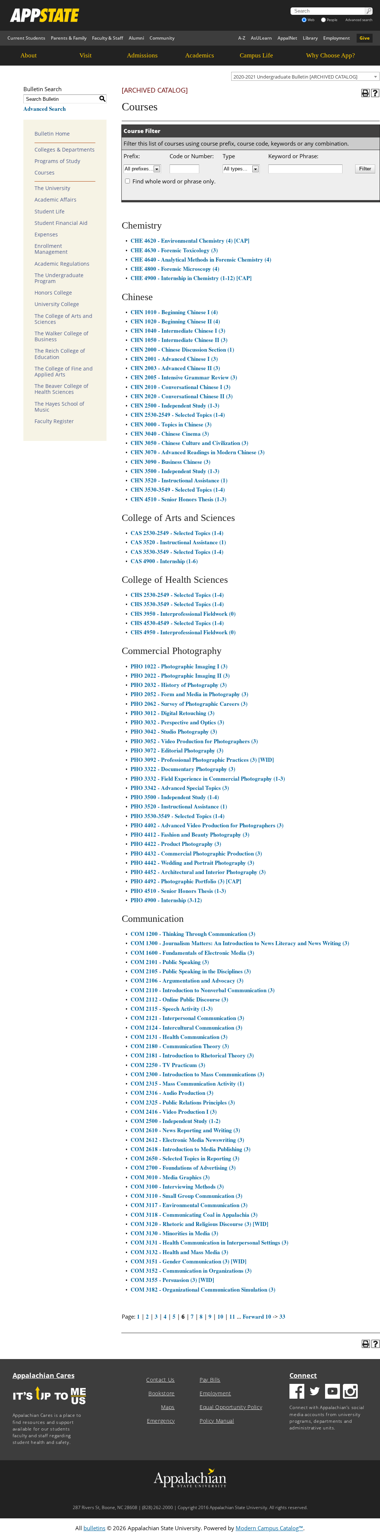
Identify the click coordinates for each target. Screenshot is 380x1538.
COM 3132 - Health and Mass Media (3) (179, 1252)
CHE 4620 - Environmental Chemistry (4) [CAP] (190, 240)
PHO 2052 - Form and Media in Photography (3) (189, 694)
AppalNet (287, 38)
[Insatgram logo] (350, 1392)
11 (232, 1316)
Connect (303, 1375)
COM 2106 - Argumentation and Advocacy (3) (187, 980)
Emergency (161, 1421)
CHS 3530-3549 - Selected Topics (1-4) (177, 604)
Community (162, 38)
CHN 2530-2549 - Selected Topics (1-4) (178, 415)
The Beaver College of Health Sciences (61, 389)
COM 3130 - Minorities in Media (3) (174, 1233)
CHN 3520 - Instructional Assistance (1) (179, 480)
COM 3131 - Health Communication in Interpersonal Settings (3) (209, 1242)
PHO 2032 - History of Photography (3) (179, 685)
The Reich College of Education (60, 354)
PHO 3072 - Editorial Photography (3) (177, 750)
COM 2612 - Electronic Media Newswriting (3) (187, 1140)
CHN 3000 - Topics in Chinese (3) (171, 424)
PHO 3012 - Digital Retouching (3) (172, 713)
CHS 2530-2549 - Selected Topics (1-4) (177, 595)
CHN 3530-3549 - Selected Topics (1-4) (178, 489)
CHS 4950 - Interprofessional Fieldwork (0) (183, 632)
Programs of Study (57, 161)
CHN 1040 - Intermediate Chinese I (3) (178, 330)
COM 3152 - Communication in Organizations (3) (191, 1270)
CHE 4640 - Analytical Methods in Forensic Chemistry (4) (201, 259)
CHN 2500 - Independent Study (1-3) (175, 405)
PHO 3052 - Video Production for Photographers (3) (194, 741)
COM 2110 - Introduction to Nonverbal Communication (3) (203, 990)
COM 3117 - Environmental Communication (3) (189, 1205)
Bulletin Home (52, 133)
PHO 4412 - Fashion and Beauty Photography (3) (190, 834)
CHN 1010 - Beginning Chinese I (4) (174, 312)
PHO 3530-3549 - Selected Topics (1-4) (178, 816)
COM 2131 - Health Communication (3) (179, 1037)
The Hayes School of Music (59, 407)
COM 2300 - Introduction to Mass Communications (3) (197, 1074)
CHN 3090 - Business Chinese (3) (170, 462)
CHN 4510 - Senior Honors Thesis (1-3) (178, 499)
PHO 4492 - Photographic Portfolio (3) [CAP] (186, 881)
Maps (168, 1407)
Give (365, 38)
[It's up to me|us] (50, 1407)
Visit (85, 55)
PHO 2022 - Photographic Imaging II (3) (180, 675)
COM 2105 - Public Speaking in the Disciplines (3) (191, 971)
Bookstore (161, 1393)
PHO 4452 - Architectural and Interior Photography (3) (198, 872)
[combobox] (305, 76)
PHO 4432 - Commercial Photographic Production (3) (196, 853)
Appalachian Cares (44, 1375)
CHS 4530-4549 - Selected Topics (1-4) (177, 623)
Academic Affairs (55, 199)
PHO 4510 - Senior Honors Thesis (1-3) (178, 891)
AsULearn (261, 38)
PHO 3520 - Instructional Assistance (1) (179, 806)
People (332, 19)
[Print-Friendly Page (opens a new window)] (365, 93)
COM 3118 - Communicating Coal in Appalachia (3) (194, 1214)
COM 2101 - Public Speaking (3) (170, 962)
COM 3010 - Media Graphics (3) (170, 1177)
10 (220, 1316)
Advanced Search (44, 108)
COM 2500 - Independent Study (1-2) (175, 1121)
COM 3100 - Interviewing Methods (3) (177, 1186)
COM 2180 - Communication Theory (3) (180, 1046)
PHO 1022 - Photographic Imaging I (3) (179, 666)
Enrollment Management (51, 249)
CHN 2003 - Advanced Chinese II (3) (175, 368)
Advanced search (359, 19)
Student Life (50, 211)
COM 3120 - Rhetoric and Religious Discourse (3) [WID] (199, 1224)
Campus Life (256, 55)
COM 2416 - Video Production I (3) (174, 1111)
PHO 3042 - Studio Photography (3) (174, 731)
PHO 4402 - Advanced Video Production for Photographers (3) (207, 825)
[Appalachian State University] (132, 15)
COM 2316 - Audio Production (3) (172, 1093)
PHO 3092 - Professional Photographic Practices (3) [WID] (202, 759)
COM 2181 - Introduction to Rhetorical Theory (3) (192, 1055)
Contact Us (160, 1379)
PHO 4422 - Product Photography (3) (176, 844)
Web (311, 19)
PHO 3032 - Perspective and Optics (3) (177, 722)
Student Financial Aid (61, 223)
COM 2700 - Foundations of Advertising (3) (183, 1167)
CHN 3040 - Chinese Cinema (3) (170, 433)
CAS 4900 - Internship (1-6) (164, 561)
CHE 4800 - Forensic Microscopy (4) (175, 269)
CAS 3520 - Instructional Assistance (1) (178, 542)
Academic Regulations (62, 263)
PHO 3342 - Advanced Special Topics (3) (180, 788)
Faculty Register (54, 421)
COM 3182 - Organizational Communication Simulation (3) (203, 1289)
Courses (45, 172)
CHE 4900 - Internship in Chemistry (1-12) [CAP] (191, 278)
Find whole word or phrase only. (174, 181)
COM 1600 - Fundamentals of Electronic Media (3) (192, 953)
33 (282, 1316)
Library (310, 38)
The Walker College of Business (61, 336)
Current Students (26, 38)
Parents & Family (68, 38)
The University (52, 188)
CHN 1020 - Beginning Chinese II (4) (175, 321)
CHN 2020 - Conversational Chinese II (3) (182, 396)
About (28, 55)
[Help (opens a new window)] (375, 93)
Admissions (142, 55)
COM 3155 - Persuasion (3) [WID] (172, 1280)
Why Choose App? (330, 55)
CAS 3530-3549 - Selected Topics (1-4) (177, 552)
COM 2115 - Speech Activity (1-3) (172, 1008)
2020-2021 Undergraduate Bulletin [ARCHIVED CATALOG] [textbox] (295, 76)
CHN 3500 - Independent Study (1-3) (175, 471)
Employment (336, 38)
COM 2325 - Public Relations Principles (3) (183, 1102)
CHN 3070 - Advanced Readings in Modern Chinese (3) (198, 452)
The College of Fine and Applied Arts (64, 371)
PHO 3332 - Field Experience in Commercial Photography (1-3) (208, 778)
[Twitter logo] (314, 1392)
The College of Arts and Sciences (63, 319)
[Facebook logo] (296, 1392)
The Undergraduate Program (59, 278)
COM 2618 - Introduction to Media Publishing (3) (190, 1149)
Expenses (46, 234)
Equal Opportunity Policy (231, 1407)
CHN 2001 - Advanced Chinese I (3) (174, 359)
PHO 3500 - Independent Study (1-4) (175, 797)
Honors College (53, 292)
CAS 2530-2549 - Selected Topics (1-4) (177, 533)
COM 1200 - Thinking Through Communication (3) (193, 934)
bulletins (94, 1528)
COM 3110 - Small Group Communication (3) (186, 1196)
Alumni (136, 38)
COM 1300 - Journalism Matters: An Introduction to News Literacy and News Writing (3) (240, 943)
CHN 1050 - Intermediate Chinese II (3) (179, 340)
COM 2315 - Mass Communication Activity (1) (187, 1083)
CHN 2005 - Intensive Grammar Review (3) (184, 377)
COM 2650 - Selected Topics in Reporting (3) (185, 1158)
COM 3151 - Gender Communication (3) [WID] (188, 1261)
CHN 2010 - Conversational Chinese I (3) (180, 387)
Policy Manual (217, 1421)
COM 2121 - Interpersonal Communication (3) (187, 1018)
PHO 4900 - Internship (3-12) (166, 900)
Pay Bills (210, 1379)
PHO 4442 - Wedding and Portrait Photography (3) (192, 862)
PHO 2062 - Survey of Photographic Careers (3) (189, 704)
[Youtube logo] (332, 1392)
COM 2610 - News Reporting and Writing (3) (185, 1130)
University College (57, 304)
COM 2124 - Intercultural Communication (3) (186, 1027)
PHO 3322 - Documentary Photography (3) (183, 769)
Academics (199, 55)
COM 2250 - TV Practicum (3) (168, 1065)
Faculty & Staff (107, 38)
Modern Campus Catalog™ (269, 1528)
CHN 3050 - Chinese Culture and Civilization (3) (189, 443)
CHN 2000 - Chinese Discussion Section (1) (182, 349)
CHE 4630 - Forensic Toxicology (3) (174, 250)
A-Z (241, 38)
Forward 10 (257, 1316)
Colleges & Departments (65, 149)
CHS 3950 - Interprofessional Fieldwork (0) (183, 613)
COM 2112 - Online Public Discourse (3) (179, 999)
